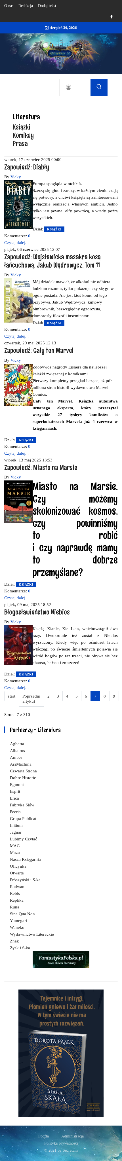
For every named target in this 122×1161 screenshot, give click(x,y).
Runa (14, 907)
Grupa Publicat (23, 818)
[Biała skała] (61, 1053)
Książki (21, 126)
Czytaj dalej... (16, 242)
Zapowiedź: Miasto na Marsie (40, 467)
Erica (14, 798)
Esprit (15, 791)
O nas (8, 6)
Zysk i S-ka (20, 948)
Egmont (17, 784)
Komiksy (23, 135)
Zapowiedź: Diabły (26, 166)
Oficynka (18, 866)
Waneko (17, 927)
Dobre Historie (23, 778)
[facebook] (111, 17)
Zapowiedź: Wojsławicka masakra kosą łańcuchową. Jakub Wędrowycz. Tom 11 (52, 260)
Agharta (17, 743)
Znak (14, 941)
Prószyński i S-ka (25, 880)
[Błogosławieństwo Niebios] (18, 644)
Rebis (15, 893)
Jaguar (16, 832)
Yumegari (18, 920)
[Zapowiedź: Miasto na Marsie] (18, 501)
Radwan (17, 886)
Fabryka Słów (22, 805)
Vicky (15, 177)
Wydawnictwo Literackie (32, 934)
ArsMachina (20, 764)
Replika (17, 900)
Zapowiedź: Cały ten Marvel (38, 350)
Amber (16, 757)
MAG (15, 846)
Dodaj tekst (47, 6)
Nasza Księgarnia (25, 859)
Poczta (43, 1136)
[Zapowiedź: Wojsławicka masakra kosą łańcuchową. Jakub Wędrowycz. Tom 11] (18, 300)
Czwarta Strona (23, 771)
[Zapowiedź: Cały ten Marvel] (18, 384)
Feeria (15, 812)
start (11, 696)
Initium (16, 825)
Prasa (20, 143)
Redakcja (25, 6)
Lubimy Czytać (23, 839)
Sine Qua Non (22, 914)
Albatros (17, 750)
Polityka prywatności (61, 1143)
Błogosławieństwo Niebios (37, 611)
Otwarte (17, 873)
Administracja (72, 1136)
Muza (15, 852)
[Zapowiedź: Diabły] (18, 204)
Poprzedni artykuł (31, 699)
